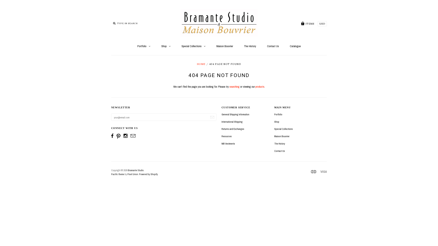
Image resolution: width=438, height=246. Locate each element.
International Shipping (232, 121)
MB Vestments (228, 143)
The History (250, 46)
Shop (164, 46)
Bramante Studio (136, 170)
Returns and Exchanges (233, 129)
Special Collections (192, 46)
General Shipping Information (235, 114)
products (259, 86)
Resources (227, 136)
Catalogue (295, 46)
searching (234, 86)
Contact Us (273, 46)
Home (201, 64)
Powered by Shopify (148, 174)
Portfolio (142, 46)
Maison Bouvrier (224, 46)
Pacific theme (117, 174)
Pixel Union (132, 174)
